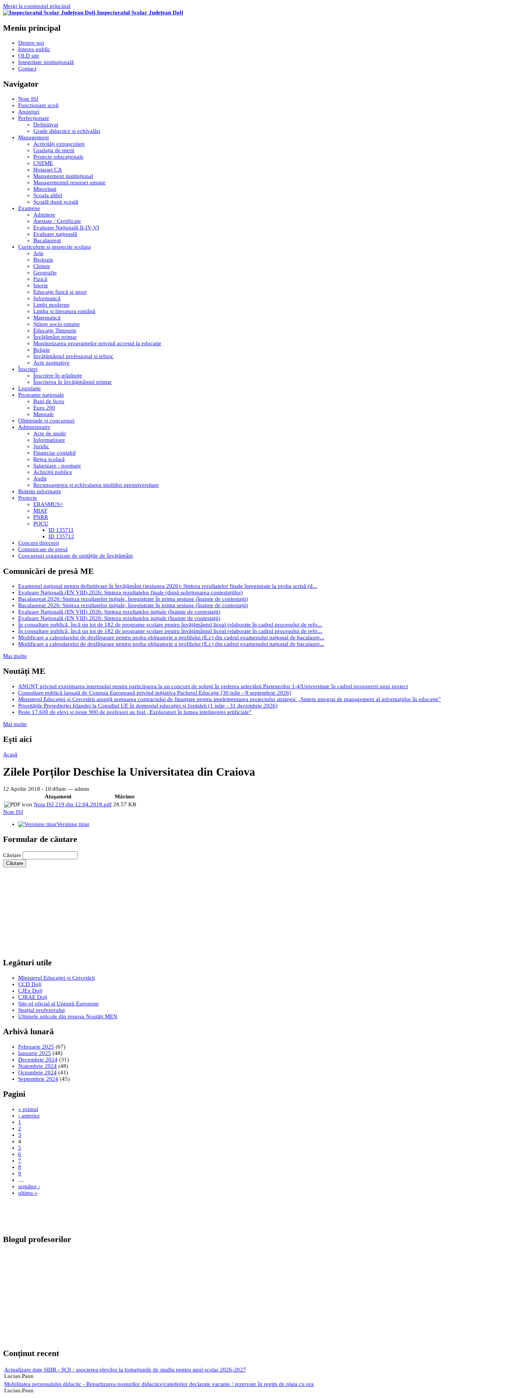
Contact (27, 68)
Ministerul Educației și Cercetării (56, 978)
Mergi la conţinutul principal (36, 6)
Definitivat (45, 125)
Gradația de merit (53, 150)
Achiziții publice (52, 472)
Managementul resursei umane (69, 182)
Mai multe (15, 656)
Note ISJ (28, 99)
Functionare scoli (38, 105)
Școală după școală (55, 202)
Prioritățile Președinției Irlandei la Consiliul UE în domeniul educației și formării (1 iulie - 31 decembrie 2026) (147, 706)
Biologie (43, 260)
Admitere (44, 215)
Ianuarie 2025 (34, 1053)
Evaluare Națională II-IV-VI (66, 227)
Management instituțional (63, 176)
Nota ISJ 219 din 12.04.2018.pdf (73, 804)
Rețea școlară (49, 459)
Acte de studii (49, 433)
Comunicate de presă (43, 549)
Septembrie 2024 (38, 1079)
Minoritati (44, 189)
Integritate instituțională (46, 62)
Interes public (34, 49)
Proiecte (27, 498)
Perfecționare (33, 118)
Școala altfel (47, 195)
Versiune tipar (73, 824)
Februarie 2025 (36, 1047)
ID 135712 (61, 536)
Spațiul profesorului (41, 1010)
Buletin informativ (39, 491)
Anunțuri (28, 112)
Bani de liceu (48, 401)
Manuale (43, 414)
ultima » (27, 1193)
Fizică (40, 279)
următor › (29, 1186)
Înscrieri (27, 369)
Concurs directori (38, 543)
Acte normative (51, 363)
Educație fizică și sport (60, 292)
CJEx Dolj (30, 991)
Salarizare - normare (57, 466)
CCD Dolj (30, 984)
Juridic (41, 446)
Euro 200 (44, 408)
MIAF (40, 511)
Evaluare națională (55, 234)
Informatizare (49, 440)
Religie (41, 350)
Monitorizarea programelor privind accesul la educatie (97, 343)
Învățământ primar (55, 337)
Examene (29, 208)
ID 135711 (61, 530)
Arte (38, 253)
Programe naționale (41, 395)
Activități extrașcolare (59, 144)
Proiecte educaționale (58, 157)
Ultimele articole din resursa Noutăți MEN (67, 1016)
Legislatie (29, 388)
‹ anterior (29, 1116)
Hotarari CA (47, 170)
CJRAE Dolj (32, 997)
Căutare (13, 855)
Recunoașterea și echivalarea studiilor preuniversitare (96, 485)
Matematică (47, 318)
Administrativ (34, 427)
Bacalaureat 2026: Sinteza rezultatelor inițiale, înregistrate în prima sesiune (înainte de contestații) (133, 599)
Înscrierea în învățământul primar (72, 382)
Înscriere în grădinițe (57, 375)
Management (33, 137)
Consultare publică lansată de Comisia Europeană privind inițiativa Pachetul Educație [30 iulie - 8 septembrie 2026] (154, 693)
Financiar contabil (54, 453)
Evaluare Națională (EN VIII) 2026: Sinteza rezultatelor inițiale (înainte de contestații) (119, 612)
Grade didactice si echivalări (66, 131)
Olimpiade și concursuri (46, 421)
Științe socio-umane (56, 324)
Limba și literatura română (64, 311)
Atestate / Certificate (57, 221)
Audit (40, 478)
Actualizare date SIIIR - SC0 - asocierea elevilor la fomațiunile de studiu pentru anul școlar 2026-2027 (125, 1370)
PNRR (40, 517)
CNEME (43, 163)
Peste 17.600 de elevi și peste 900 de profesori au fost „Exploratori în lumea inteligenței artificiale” (135, 712)
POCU (40, 524)
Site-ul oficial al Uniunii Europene (58, 1004)
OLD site (28, 56)
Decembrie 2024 (38, 1060)
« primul (28, 1109)
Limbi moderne (51, 305)
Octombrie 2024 (37, 1072)
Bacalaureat (47, 240)
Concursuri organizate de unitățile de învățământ (75, 556)
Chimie (41, 266)
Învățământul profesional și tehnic (73, 356)
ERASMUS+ (48, 504)
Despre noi (31, 43)
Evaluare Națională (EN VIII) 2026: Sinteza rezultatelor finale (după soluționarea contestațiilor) (130, 592)
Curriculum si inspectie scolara (54, 247)
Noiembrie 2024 (37, 1066)
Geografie (45, 273)
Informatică (47, 298)
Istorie (40, 285)
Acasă (10, 754)
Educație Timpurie (54, 330)
